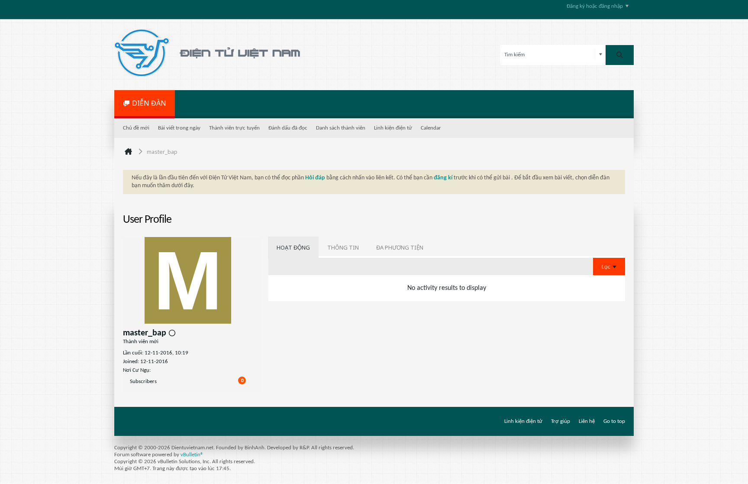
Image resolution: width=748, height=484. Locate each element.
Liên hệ (587, 421)
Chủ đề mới (136, 128)
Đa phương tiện (399, 247)
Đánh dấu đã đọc (287, 128)
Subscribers (143, 381)
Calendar (431, 128)
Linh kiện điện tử (393, 128)
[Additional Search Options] (600, 55)
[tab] (293, 247)
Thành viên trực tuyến (234, 128)
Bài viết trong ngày (179, 128)
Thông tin (343, 247)
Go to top (614, 421)
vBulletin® (192, 455)
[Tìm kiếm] (620, 55)
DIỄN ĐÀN (149, 103)
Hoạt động (293, 247)
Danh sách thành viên (340, 128)
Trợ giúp (560, 421)
